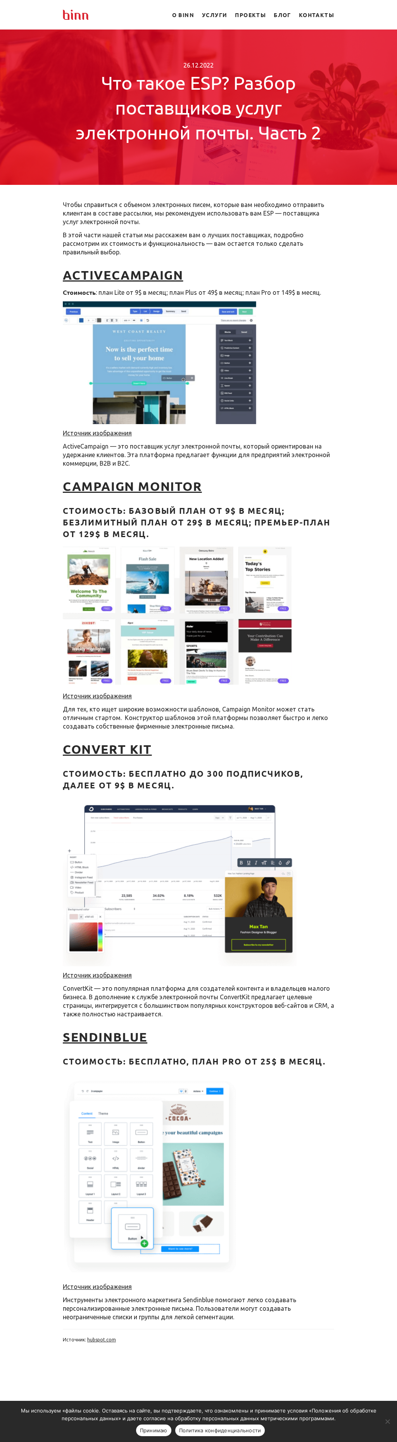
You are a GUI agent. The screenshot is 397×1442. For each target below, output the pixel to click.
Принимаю (153, 1430)
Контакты (316, 14)
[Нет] (387, 1421)
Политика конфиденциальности (220, 1430)
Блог (282, 14)
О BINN (183, 14)
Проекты (250, 14)
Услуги (214, 14)
